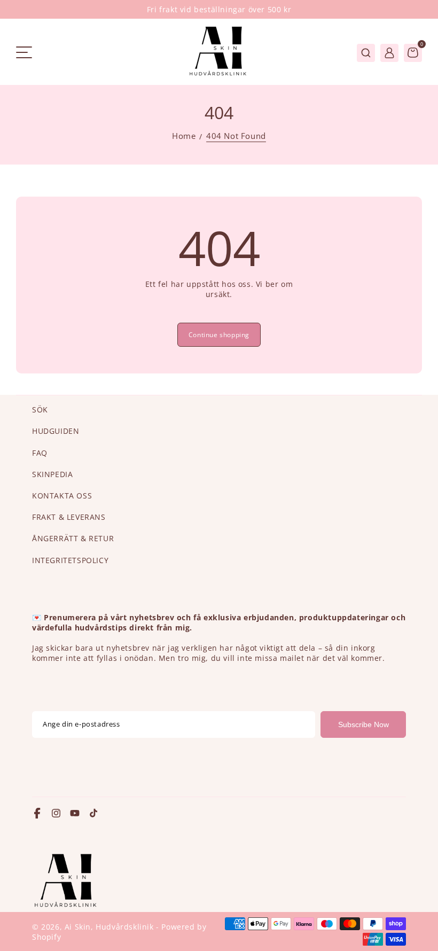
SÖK (40, 409)
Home (183, 136)
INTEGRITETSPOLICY (70, 560)
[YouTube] (74, 814)
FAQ (40, 453)
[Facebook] (37, 814)
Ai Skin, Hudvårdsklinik (110, 927)
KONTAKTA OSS (62, 495)
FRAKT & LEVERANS (69, 517)
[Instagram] (56, 814)
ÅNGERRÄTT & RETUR (73, 538)
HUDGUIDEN (55, 431)
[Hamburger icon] (24, 53)
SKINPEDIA (52, 474)
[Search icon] (366, 53)
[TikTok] (93, 814)
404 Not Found (236, 136)
